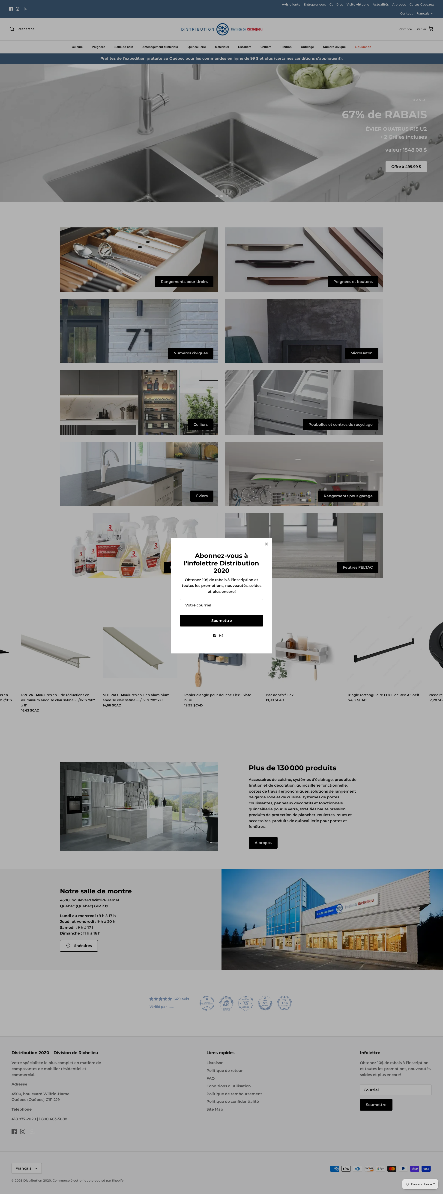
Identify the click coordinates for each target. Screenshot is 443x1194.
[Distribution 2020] (228, 635)
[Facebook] (214, 635)
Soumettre (221, 620)
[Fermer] (266, 544)
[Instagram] (221, 635)
